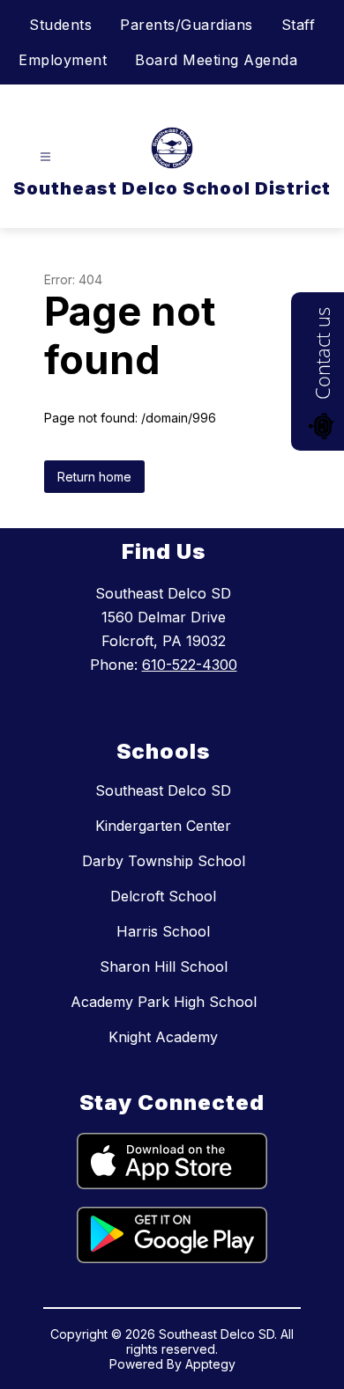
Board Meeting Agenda (216, 60)
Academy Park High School (164, 1002)
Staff (298, 24)
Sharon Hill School (164, 966)
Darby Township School (163, 861)
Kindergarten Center (163, 825)
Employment (63, 60)
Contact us (321, 353)
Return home (94, 476)
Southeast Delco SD (163, 790)
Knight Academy (163, 1037)
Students (60, 24)
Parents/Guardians (186, 24)
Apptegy (210, 1363)
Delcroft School (163, 896)
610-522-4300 (189, 664)
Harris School (163, 931)
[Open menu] (45, 157)
